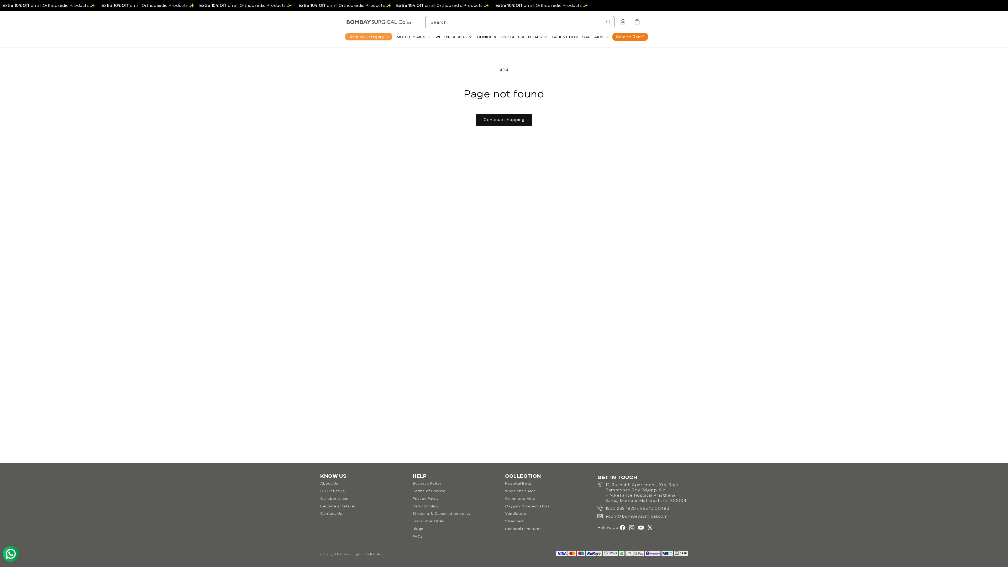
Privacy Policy (426, 498)
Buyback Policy (427, 483)
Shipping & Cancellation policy (442, 513)
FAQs (418, 536)
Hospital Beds (518, 483)
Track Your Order (429, 521)
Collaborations (334, 498)
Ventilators (515, 513)
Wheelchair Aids (520, 491)
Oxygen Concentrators (527, 506)
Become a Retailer (338, 506)
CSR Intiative (332, 491)
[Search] (608, 22)
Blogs (418, 529)
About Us (329, 483)
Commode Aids (520, 498)
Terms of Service (429, 491)
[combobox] (520, 22)
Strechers (514, 521)
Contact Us (331, 513)
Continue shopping (504, 119)
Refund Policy (426, 506)
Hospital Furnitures (523, 529)
